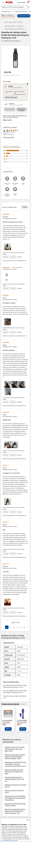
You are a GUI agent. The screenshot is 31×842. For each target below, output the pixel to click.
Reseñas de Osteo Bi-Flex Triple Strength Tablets (15, 804)
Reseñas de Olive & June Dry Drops (14, 791)
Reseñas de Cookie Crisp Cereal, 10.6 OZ (15, 786)
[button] (3, 627)
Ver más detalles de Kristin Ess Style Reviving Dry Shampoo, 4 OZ (15, 691)
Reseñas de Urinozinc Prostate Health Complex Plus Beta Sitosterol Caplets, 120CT (15, 756)
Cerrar (28, 820)
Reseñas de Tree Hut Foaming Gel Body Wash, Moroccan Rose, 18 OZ (15, 749)
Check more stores (11, 97)
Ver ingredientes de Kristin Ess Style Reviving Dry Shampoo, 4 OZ (15, 686)
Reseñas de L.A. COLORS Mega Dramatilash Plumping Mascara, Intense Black (15, 798)
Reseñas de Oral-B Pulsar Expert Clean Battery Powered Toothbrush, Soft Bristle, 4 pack (15, 764)
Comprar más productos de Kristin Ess (14, 697)
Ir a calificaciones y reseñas (10, 41)
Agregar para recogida (21, 109)
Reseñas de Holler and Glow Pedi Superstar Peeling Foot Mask (14, 771)
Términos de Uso (13, 840)
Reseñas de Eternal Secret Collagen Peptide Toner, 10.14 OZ (14, 779)
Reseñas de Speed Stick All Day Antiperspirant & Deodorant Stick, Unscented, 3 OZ (15, 811)
